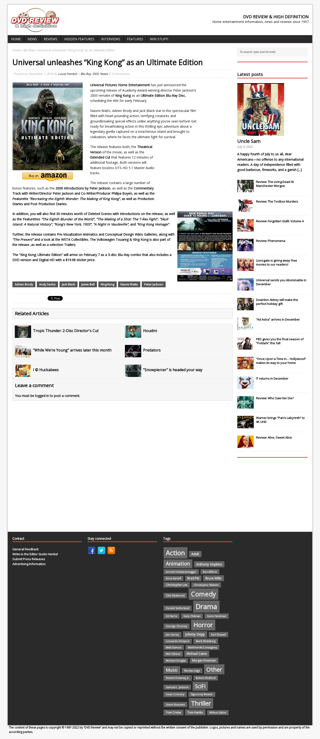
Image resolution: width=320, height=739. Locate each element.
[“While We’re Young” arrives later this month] (23, 354)
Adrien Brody (24, 284)
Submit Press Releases (28, 559)
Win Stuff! (159, 39)
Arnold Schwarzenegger (181, 571)
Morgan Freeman (204, 660)
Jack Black (68, 284)
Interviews (110, 39)
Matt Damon (174, 647)
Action (175, 552)
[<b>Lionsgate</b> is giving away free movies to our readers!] (245, 268)
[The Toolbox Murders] (245, 209)
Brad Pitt (193, 578)
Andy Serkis (47, 284)
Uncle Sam (248, 141)
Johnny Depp (195, 634)
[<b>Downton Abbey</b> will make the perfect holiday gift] (245, 308)
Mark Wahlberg (206, 641)
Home (16, 39)
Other (214, 669)
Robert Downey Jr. (178, 678)
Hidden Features (79, 39)
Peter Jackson (153, 284)
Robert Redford (206, 678)
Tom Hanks (195, 712)
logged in (42, 395)
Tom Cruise (173, 712)
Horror (203, 625)
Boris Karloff (173, 578)
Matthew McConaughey (202, 647)
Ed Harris (171, 616)
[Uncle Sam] (260, 133)
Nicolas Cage (192, 670)
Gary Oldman (192, 616)
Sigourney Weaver (202, 694)
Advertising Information (29, 564)
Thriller (201, 703)
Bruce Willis (213, 578)
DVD (96, 74)
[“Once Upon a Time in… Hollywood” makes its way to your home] (245, 367)
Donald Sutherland (177, 608)
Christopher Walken (206, 585)
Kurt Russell (218, 634)
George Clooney (176, 626)
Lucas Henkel (67, 74)
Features (135, 39)
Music (172, 670)
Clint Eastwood (175, 595)
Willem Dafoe (217, 712)
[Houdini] (133, 335)
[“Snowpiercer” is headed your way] (133, 374)
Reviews (50, 39)
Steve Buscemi (175, 704)
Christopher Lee (176, 585)
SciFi (200, 686)
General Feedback (25, 549)
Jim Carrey (172, 634)
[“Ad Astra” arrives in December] (245, 327)
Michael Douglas (176, 660)
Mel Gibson (173, 653)
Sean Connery (175, 694)
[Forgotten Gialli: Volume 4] (245, 229)
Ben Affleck (210, 571)
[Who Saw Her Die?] (245, 406)
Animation (178, 563)
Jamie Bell (88, 284)
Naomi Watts (129, 284)
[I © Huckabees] (23, 374)
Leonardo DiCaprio (178, 641)
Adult (195, 554)
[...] (300, 169)
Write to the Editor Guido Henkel (35, 554)
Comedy (203, 594)
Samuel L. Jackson (177, 687)
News (32, 39)
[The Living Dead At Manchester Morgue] (245, 190)
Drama (206, 606)
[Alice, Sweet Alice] (245, 445)
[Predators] (133, 354)
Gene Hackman (216, 616)
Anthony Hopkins (209, 564)
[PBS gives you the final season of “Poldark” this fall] (245, 347)
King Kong (107, 284)
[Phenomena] (245, 249)
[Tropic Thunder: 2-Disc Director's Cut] (23, 335)
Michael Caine (197, 653)
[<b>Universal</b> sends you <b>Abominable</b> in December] (245, 288)
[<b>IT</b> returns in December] (245, 386)
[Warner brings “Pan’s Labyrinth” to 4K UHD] (245, 426)
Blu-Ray (86, 74)
